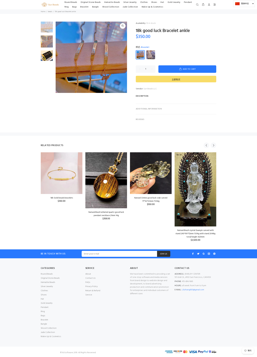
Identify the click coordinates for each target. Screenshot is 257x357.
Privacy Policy (91, 286)
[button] (244, 3)
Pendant (44, 307)
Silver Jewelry (47, 286)
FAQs (87, 282)
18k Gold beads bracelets (61, 198)
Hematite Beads (48, 282)
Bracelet (44, 320)
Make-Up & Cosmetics (51, 336)
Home (43, 11)
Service (88, 295)
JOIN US (163, 254)
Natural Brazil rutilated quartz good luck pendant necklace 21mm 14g (106, 214)
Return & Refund (92, 290)
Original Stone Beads (50, 278)
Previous (206, 145)
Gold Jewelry (47, 303)
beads (50, 11)
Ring (43, 311)
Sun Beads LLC (150, 89)
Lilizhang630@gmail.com (193, 289)
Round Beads (47, 274)
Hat (42, 299)
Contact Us (90, 278)
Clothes (44, 290)
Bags (43, 315)
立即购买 (176, 79)
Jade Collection (48, 332)
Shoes (44, 295)
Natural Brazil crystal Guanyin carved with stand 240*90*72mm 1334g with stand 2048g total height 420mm (195, 234)
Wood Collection (49, 328)
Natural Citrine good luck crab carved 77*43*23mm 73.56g (150, 199)
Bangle (44, 324)
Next (213, 145)
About (88, 274)
